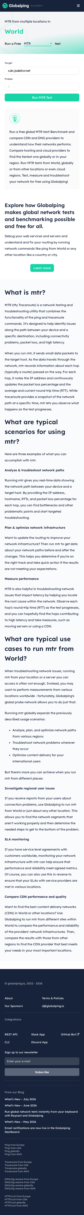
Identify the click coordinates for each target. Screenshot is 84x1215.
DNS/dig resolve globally (19, 1185)
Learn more (42, 268)
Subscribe (42, 1072)
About (9, 998)
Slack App (38, 1034)
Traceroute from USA (16, 1165)
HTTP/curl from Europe (17, 1196)
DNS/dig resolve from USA (20, 1182)
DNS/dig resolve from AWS (20, 1188)
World (14, 31)
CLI (7, 1042)
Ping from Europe (14, 1144)
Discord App (39, 1042)
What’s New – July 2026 (20, 1099)
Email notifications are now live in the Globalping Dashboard (37, 1130)
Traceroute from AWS (17, 1171)
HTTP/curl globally (15, 1202)
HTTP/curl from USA (16, 1199)
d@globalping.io (53, 1006)
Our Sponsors (14, 1006)
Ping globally (12, 1151)
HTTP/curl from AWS (16, 1205)
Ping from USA (13, 1148)
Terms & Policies (53, 998)
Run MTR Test (42, 97)
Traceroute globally (16, 1168)
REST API (11, 1034)
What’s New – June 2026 (21, 1105)
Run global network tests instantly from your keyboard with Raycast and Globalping (41, 1113)
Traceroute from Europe (18, 1162)
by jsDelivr (37, 5)
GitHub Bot (69, 1034)
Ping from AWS (13, 1154)
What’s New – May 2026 (20, 1122)
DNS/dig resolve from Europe (21, 1179)
